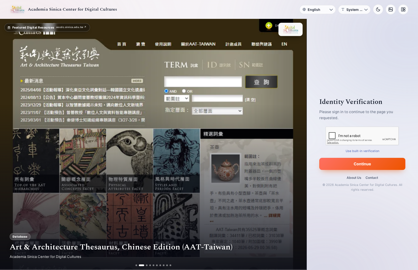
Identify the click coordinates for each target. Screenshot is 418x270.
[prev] (8, 144)
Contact (372, 178)
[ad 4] (150, 265)
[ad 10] (170, 265)
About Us (354, 178)
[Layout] (403, 9)
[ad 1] (136, 265)
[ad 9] (167, 265)
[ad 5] (153, 265)
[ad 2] (140, 265)
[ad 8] (163, 265)
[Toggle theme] (378, 9)
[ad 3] (145, 265)
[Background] (391, 9)
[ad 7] (160, 265)
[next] (297, 144)
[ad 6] (157, 265)
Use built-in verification (362, 151)
